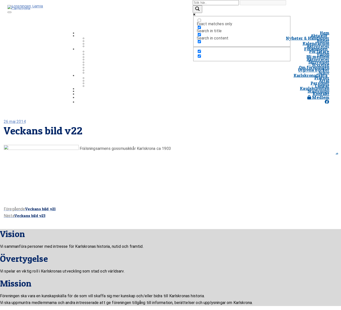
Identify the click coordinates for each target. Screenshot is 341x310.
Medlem (320, 97)
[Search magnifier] (197, 9)
